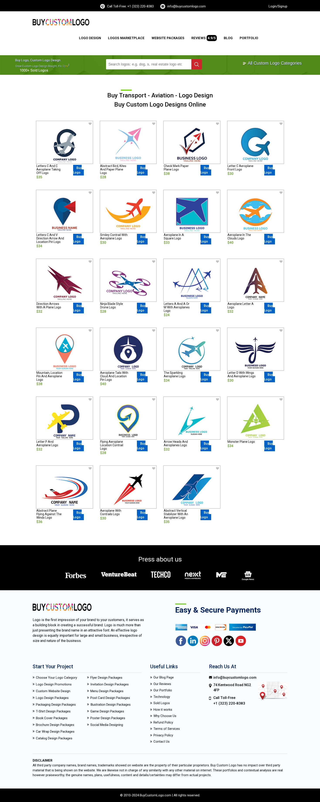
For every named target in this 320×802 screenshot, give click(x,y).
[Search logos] (196, 64)
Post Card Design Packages (110, 698)
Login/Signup (278, 6)
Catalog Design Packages (54, 738)
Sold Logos (161, 703)
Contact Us (161, 742)
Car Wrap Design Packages (55, 731)
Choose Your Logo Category (56, 678)
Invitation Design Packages (109, 684)
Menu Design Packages (106, 691)
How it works (162, 710)
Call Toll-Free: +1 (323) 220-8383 (130, 6)
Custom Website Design (53, 691)
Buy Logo (77, 170)
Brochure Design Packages (55, 725)
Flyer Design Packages (106, 678)
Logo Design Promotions (54, 684)
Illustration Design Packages (110, 705)
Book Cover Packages (51, 718)
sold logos (39, 70)
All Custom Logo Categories (274, 63)
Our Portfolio (162, 690)
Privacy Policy (163, 735)
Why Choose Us (164, 716)
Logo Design (90, 38)
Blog (228, 38)
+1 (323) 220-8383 (229, 703)
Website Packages (168, 38)
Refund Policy (163, 722)
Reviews (203, 38)
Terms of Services (166, 729)
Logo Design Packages (52, 698)
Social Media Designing (106, 725)
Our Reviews (162, 684)
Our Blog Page (163, 677)
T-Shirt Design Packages (53, 711)
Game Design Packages (107, 711)
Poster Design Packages (107, 718)
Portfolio (249, 38)
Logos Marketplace (126, 38)
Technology (161, 697)
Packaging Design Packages (56, 705)
